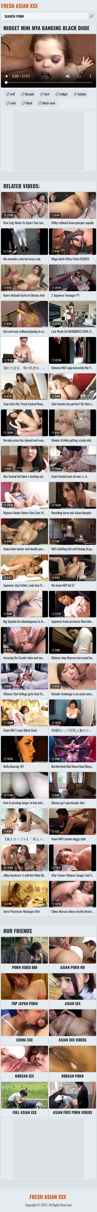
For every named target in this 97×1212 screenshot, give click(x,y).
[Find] (91, 16)
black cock (48, 102)
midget (63, 93)
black (29, 102)
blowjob (29, 93)
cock (13, 102)
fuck (46, 93)
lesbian (82, 93)
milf (12, 93)
